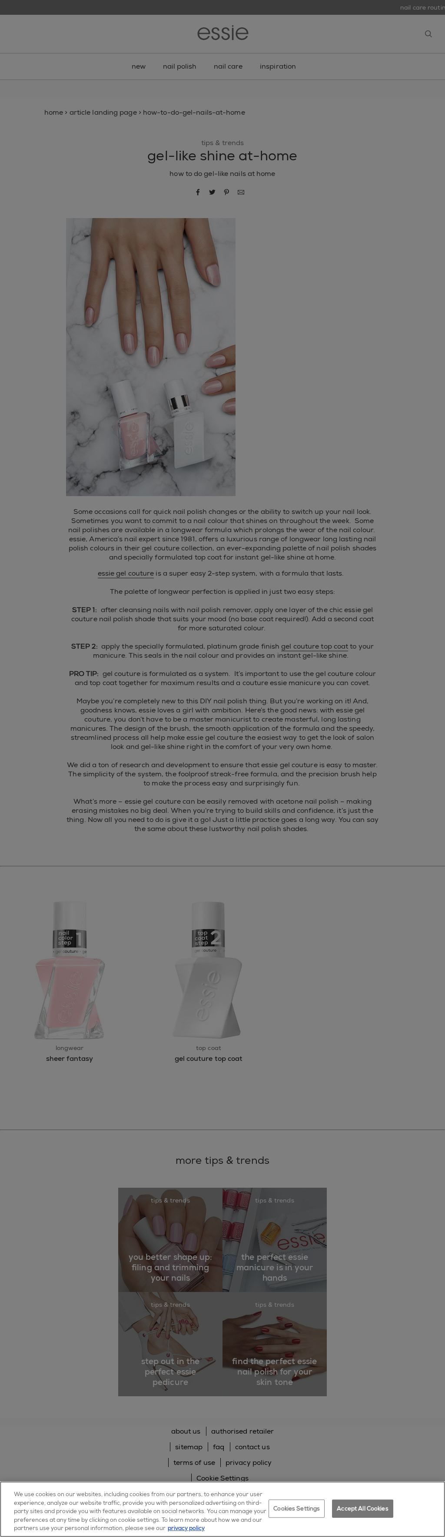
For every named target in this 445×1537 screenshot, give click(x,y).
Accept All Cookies (362, 1508)
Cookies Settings (296, 1508)
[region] (222, 1509)
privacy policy (186, 1528)
